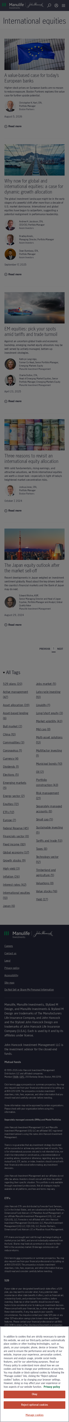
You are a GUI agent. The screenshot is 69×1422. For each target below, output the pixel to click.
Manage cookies (35, 1415)
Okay (34, 1394)
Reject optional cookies (34, 1405)
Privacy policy (52, 1387)
